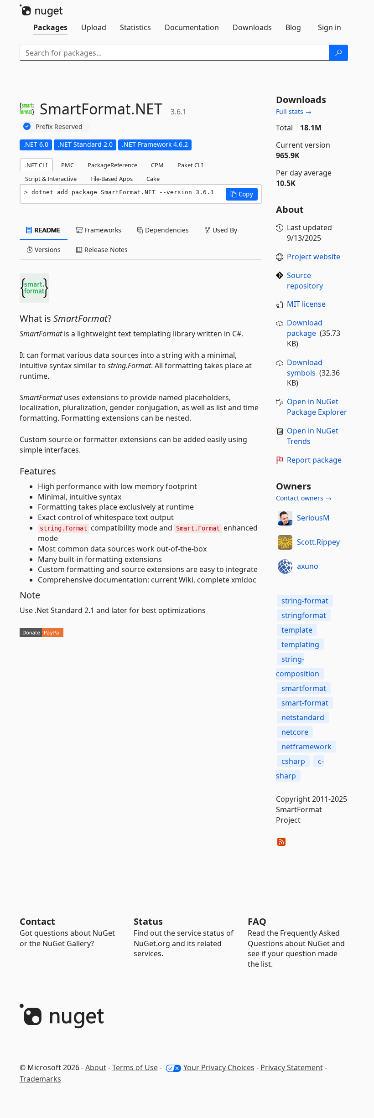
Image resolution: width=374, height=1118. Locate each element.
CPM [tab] (157, 165)
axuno (307, 566)
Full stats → (294, 111)
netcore (294, 732)
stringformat (303, 615)
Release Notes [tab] (105, 249)
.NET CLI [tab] (36, 165)
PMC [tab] (67, 165)
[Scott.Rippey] (285, 542)
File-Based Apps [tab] (111, 179)
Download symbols (304, 367)
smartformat (303, 688)
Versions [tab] (47, 249)
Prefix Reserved (59, 126)
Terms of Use (135, 1067)
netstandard (302, 717)
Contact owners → (304, 498)
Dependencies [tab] (166, 230)
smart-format (304, 703)
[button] (242, 194)
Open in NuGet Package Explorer (317, 407)
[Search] (338, 53)
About (95, 1067)
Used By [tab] (224, 230)
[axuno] (285, 566)
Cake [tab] (153, 179)
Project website (313, 257)
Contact (37, 921)
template (296, 630)
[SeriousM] (285, 518)
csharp (293, 761)
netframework (306, 747)
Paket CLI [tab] (190, 165)
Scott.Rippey (318, 542)
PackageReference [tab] (112, 165)
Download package (304, 328)
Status (148, 921)
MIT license (306, 304)
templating (300, 644)
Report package (314, 460)
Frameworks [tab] (102, 230)
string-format (304, 601)
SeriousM (313, 518)
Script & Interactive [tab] (51, 179)
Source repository (305, 280)
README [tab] (47, 230)
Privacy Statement (291, 1067)
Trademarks (40, 1079)
